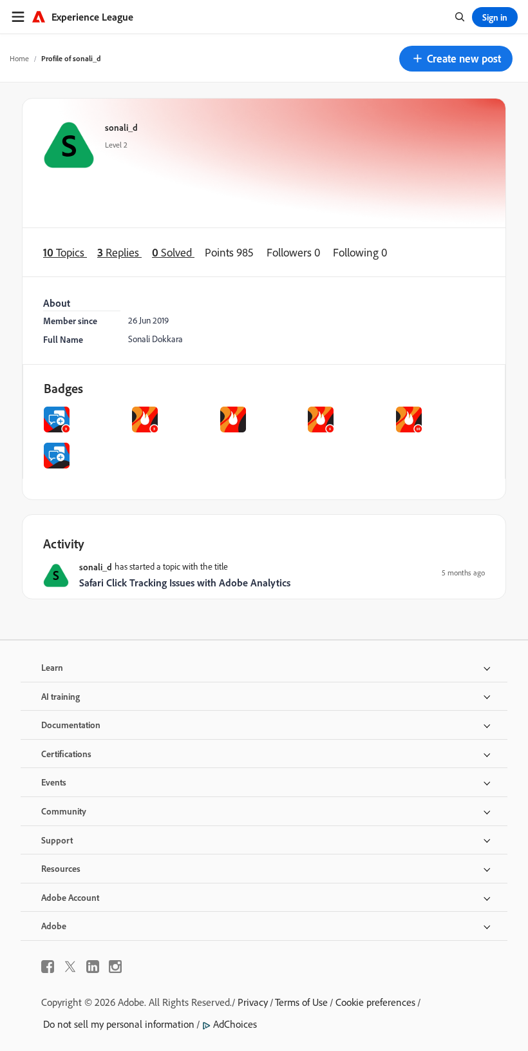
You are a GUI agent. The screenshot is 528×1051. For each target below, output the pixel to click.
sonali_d (121, 127)
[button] (456, 59)
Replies (119, 252)
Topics (65, 252)
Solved (173, 252)
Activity (63, 543)
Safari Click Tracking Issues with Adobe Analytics (184, 582)
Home (19, 58)
